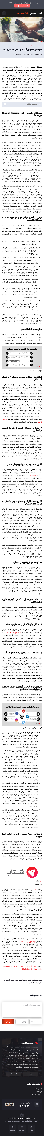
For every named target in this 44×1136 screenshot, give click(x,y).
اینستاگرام (22, 1130)
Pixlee (15, 966)
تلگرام (31, 1130)
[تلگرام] (31, 1127)
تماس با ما (38, 1088)
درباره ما (39, 1091)
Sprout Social (23, 966)
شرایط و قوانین (37, 1094)
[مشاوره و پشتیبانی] (36, 1104)
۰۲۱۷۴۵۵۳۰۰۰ (26, 1106)
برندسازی (33, 475)
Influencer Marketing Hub (29, 968)
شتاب (35, 889)
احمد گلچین (17, 54)
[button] (40, 13)
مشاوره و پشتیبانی (27, 1102)
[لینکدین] (12, 1127)
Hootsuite (38, 969)
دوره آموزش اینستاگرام (27, 941)
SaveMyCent (7, 966)
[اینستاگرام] (22, 1127)
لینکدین (12, 1130)
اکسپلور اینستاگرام (14, 632)
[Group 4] (26, 13)
